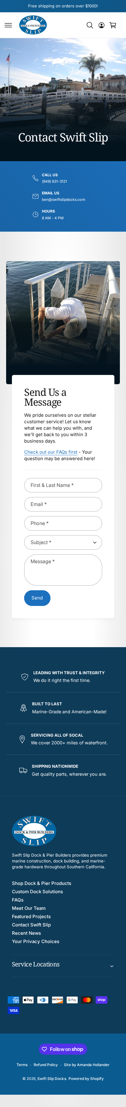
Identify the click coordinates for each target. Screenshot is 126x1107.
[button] (8, 25)
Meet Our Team (29, 908)
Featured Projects (31, 916)
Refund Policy (46, 1064)
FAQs (18, 900)
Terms (22, 1064)
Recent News (26, 933)
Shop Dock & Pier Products (41, 883)
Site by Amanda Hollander (86, 1064)
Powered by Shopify (86, 1078)
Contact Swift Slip (31, 925)
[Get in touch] (101, 25)
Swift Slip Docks (51, 1078)
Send (37, 598)
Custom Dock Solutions (37, 891)
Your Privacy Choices (35, 941)
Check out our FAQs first (50, 452)
